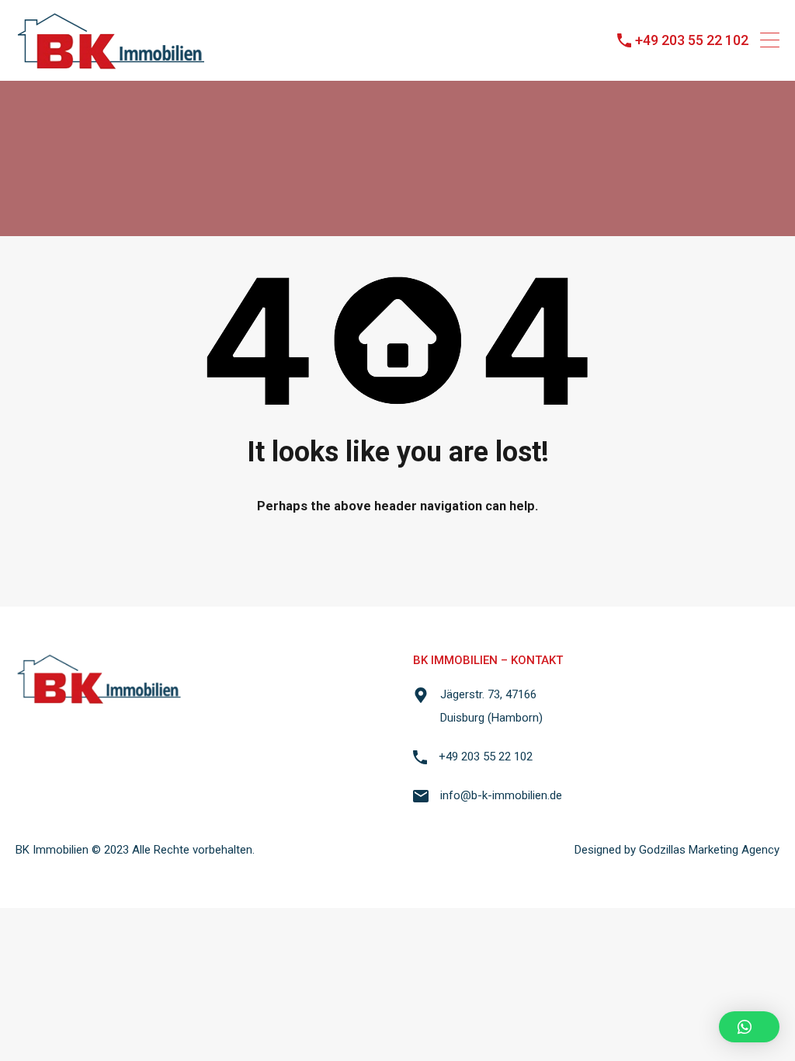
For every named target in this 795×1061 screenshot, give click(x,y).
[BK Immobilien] (111, 62)
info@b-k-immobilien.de (501, 795)
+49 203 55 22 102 (691, 40)
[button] (749, 1026)
